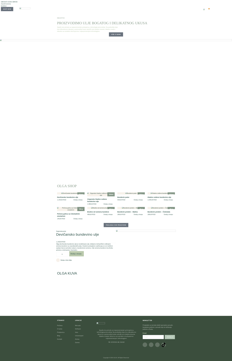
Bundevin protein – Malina (127, 212)
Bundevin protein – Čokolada (159, 212)
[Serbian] (203, 9)
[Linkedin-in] (157, 344)
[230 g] (131, 193)
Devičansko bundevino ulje (67, 197)
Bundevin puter (123, 197)
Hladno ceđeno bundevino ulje (159, 197)
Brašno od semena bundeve (98, 212)
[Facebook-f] (145, 344)
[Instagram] (151, 344)
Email (144, 333)
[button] (116, 14)
